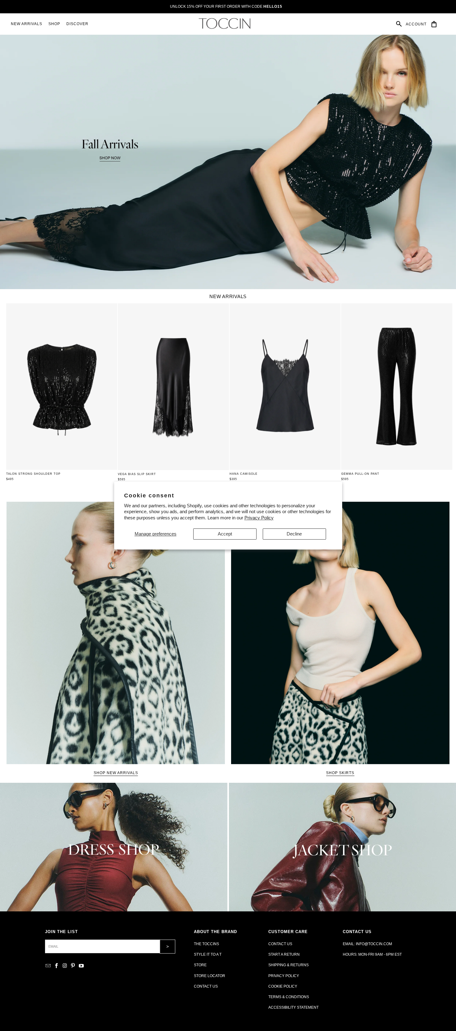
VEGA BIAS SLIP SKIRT (137, 474)
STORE (200, 965)
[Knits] (113, 847)
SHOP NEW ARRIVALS (116, 773)
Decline (294, 533)
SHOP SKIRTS (340, 773)
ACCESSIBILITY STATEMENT (293, 1007)
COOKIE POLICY (282, 986)
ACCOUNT (416, 24)
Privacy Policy (259, 517)
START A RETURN (284, 954)
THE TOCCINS (206, 944)
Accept (225, 533)
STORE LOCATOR (209, 976)
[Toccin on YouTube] (81, 966)
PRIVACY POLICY (283, 976)
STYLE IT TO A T (207, 954)
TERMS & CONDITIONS (288, 997)
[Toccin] (225, 23)
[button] (54, 24)
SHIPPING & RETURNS (288, 965)
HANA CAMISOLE (243, 473)
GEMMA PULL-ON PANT (360, 473)
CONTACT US (206, 986)
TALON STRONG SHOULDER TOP (33, 473)
